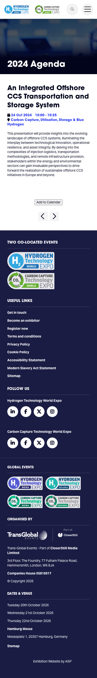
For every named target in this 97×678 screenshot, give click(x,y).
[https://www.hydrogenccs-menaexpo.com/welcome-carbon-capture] (25, 507)
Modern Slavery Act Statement (31, 368)
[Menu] (87, 9)
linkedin (12, 411)
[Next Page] (54, 216)
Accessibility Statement (26, 360)
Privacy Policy (18, 344)
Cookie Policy (18, 352)
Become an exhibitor (23, 320)
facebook (25, 411)
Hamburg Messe (19, 629)
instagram (52, 411)
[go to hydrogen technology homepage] (16, 9)
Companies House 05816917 (29, 573)
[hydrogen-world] (30, 269)
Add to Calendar (48, 202)
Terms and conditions (24, 336)
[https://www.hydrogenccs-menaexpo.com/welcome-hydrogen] (25, 489)
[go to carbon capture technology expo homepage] (47, 9)
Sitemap (13, 376)
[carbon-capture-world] (30, 288)
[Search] (72, 9)
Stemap (13, 646)
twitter (39, 411)
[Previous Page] (43, 216)
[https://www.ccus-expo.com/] (62, 507)
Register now (17, 328)
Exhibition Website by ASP (52, 661)
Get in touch (16, 312)
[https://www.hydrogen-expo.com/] (63, 489)
